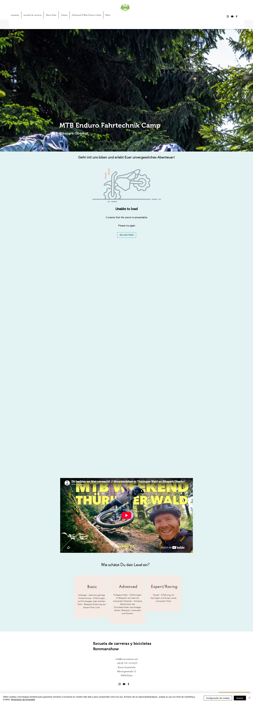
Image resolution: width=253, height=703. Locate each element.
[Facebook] (236, 16)
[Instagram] (227, 16)
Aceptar (239, 698)
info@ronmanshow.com (127, 659)
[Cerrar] (249, 698)
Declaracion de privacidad (23, 699)
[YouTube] (232, 16)
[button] (64, 15)
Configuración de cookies (218, 698)
